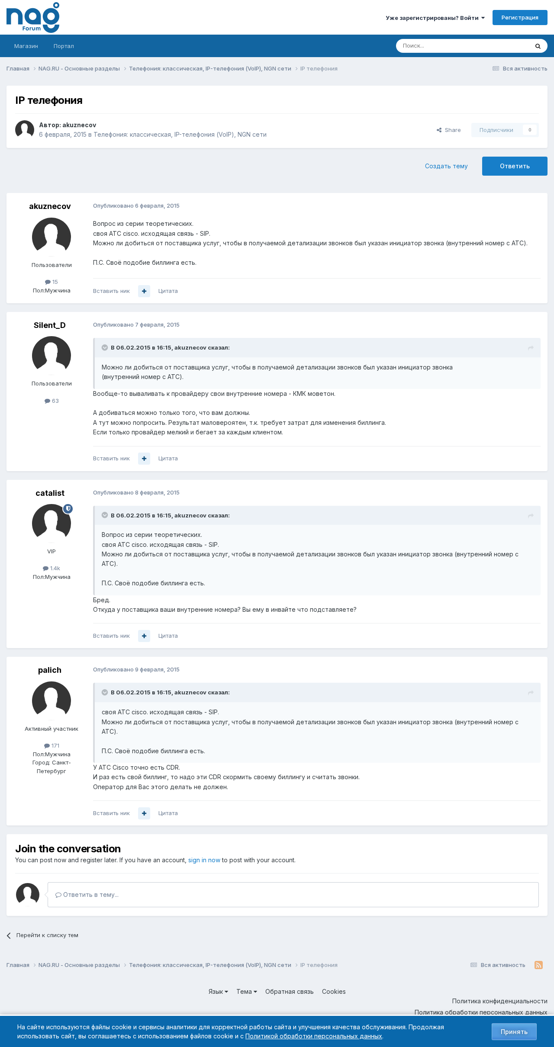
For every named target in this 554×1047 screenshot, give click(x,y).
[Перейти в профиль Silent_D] (51, 355)
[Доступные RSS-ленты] (539, 965)
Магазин (26, 45)
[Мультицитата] (144, 291)
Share (451, 129)
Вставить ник (111, 290)
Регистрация (520, 17)
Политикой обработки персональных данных (313, 1036)
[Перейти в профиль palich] (51, 700)
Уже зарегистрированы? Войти (433, 17)
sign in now (204, 860)
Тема (245, 991)
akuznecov (79, 124)
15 (54, 281)
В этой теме (501, 45)
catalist (49, 493)
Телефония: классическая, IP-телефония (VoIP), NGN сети (180, 134)
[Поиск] (538, 46)
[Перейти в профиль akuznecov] (24, 129)
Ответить (515, 166)
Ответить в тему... (90, 894)
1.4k (54, 568)
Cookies (334, 991)
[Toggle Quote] (106, 347)
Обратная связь (289, 991)
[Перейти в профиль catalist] (51, 523)
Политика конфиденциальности (500, 1001)
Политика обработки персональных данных (481, 1012)
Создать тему (446, 166)
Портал (64, 45)
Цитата (168, 290)
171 (54, 745)
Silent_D (50, 325)
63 (54, 400)
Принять (514, 1031)
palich (49, 669)
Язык (217, 991)
